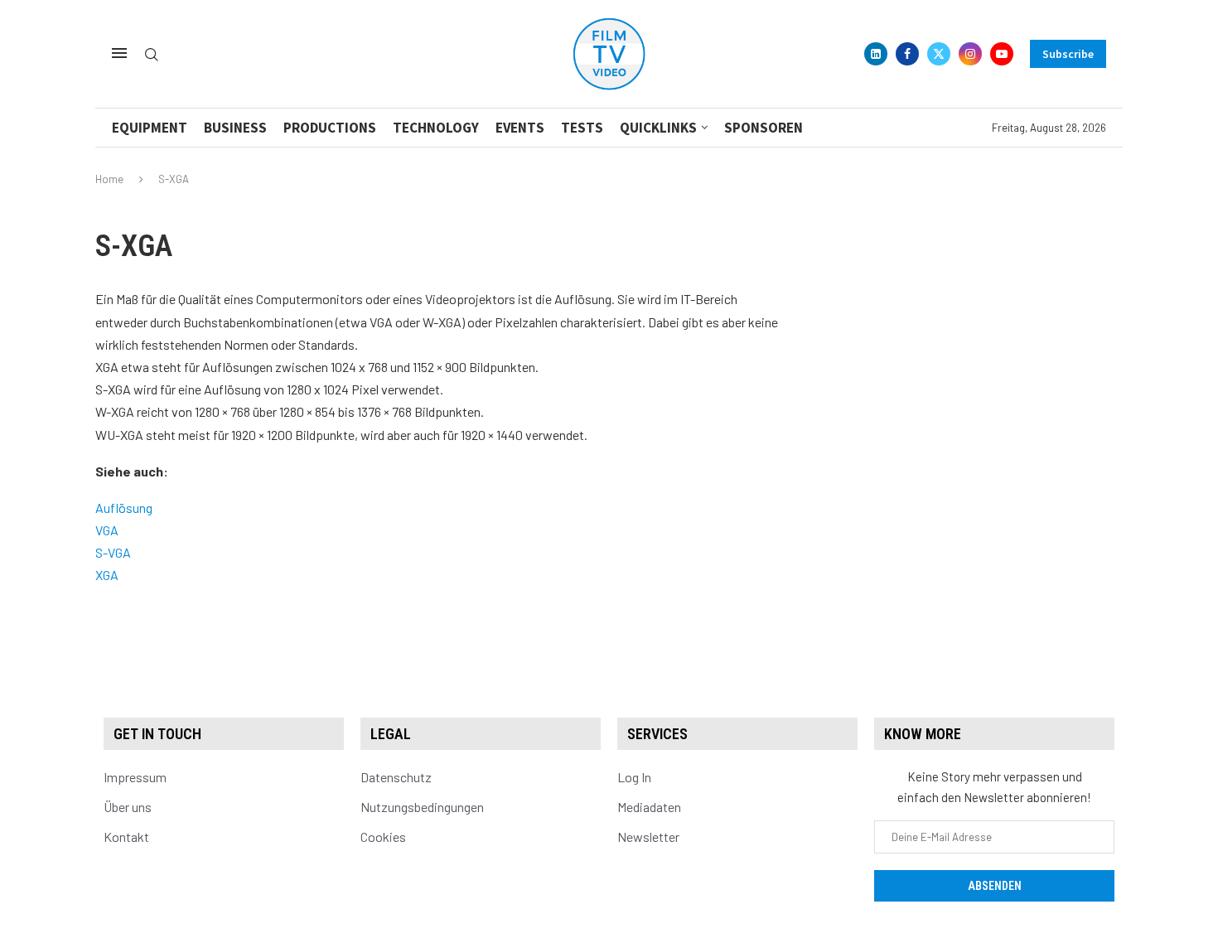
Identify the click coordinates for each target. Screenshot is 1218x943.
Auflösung (123, 507)
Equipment (149, 127)
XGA (106, 575)
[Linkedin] (875, 53)
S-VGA (113, 552)
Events (519, 127)
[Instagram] (970, 53)
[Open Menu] (119, 53)
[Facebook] (907, 53)
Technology (436, 127)
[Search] (151, 55)
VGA (106, 530)
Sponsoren (763, 127)
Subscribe (1068, 53)
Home (109, 179)
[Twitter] (938, 53)
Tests (582, 127)
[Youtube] (1001, 53)
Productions (329, 127)
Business (235, 127)
